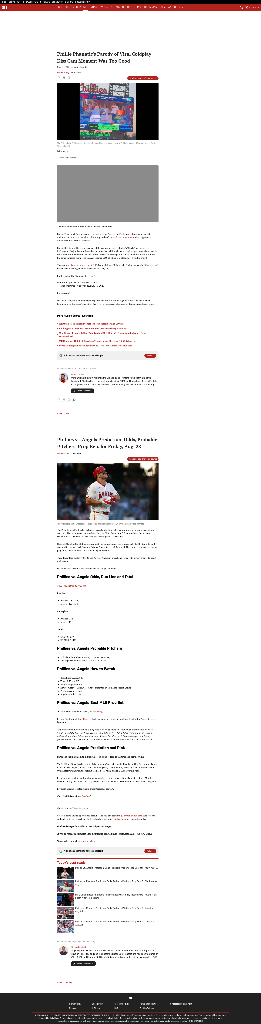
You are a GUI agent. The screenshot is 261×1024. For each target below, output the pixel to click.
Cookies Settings (147, 1008)
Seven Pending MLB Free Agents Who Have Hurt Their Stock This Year (95, 345)
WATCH (172, 7)
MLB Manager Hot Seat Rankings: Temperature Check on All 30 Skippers (97, 340)
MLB (85, 7)
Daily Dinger (84, 718)
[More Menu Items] (187, 7)
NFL (60, 7)
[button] (128, 7)
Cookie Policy (97, 1004)
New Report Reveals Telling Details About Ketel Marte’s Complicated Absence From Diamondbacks (102, 335)
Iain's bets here (88, 841)
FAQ (116, 1008)
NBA (78, 7)
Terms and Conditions (149, 1004)
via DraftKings (96, 711)
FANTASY (115, 7)
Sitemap (72, 1008)
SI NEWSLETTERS (30, 2)
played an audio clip (79, 265)
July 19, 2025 (97, 285)
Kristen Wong (63, 73)
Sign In (255, 7)
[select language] (247, 7)
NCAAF (94, 7)
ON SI (4, 2)
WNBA (104, 7)
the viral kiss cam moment (122, 237)
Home (59, 414)
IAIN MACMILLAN (78, 947)
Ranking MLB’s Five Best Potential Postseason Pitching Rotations (93, 328)
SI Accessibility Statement (180, 1004)
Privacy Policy (75, 1004)
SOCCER (69, 7)
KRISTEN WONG (77, 374)
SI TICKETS (45, 2)
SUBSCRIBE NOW (82, 2)
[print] (74, 400)
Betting (68, 983)
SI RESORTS (57, 2)
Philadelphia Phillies (67, 158)
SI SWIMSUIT (15, 2)
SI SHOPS (69, 2)
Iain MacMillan (63, 453)
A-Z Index (96, 1008)
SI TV (180, 7)
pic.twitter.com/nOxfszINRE (83, 282)
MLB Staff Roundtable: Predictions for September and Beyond (91, 323)
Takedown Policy (121, 1004)
